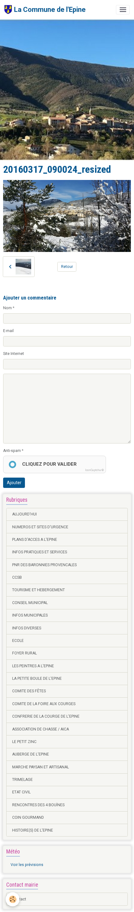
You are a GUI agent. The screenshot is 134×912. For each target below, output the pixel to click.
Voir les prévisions (27, 865)
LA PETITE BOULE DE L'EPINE (37, 678)
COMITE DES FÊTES (29, 691)
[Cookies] (13, 899)
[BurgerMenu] (123, 9)
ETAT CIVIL (21, 792)
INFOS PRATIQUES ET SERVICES (39, 552)
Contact (19, 899)
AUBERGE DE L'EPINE (30, 754)
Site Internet (13, 353)
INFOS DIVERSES (26, 628)
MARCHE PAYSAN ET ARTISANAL (40, 767)
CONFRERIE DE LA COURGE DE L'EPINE (45, 716)
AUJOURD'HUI (24, 514)
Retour (67, 266)
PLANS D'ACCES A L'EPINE (34, 539)
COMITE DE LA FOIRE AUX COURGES (43, 704)
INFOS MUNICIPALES (30, 615)
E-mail (8, 331)
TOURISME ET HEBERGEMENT (38, 590)
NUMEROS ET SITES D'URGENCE (40, 527)
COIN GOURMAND (28, 817)
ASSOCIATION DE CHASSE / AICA (40, 729)
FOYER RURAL (24, 653)
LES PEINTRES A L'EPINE (33, 666)
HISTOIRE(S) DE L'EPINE (32, 830)
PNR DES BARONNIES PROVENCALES (44, 565)
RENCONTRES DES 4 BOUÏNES (38, 805)
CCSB (17, 577)
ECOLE (18, 640)
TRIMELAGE (22, 779)
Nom (7, 308)
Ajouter (14, 482)
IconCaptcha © (94, 470)
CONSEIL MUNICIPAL (30, 603)
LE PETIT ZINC (24, 742)
